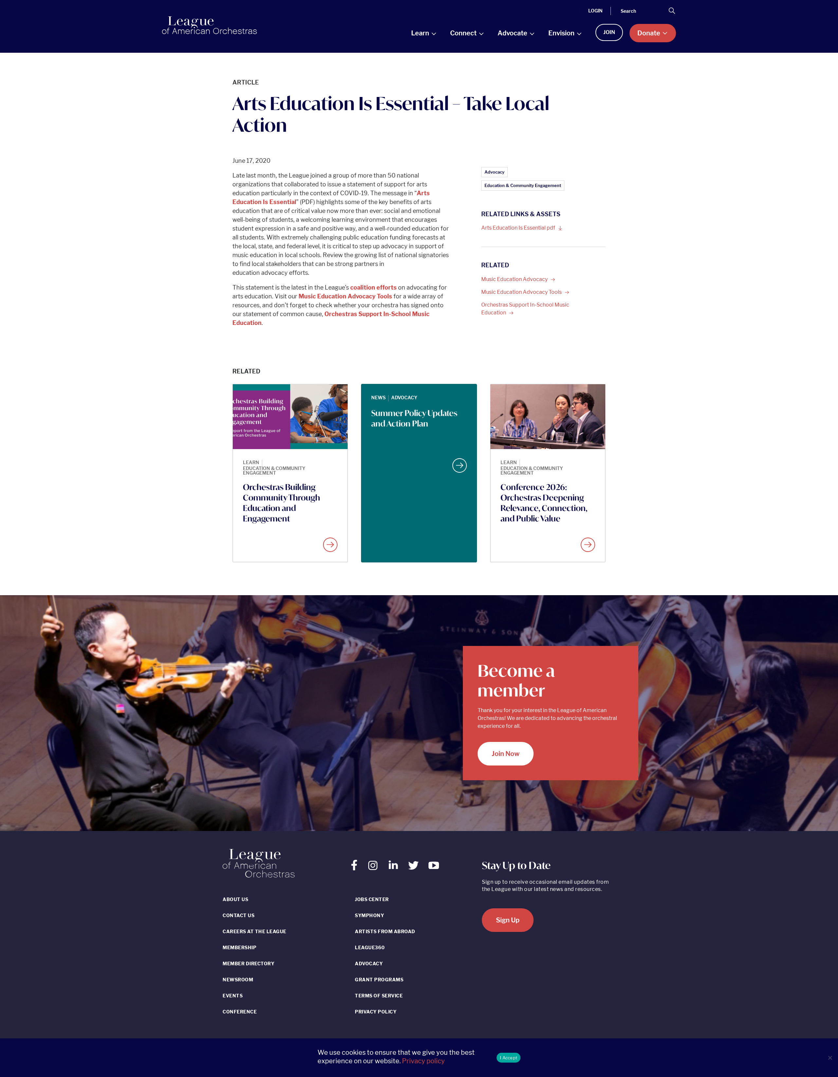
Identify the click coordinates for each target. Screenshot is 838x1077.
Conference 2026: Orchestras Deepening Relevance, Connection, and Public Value (544, 503)
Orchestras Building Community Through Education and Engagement (281, 503)
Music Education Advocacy (522, 292)
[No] (830, 1057)
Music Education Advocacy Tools (345, 296)
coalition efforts (373, 287)
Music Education (515, 279)
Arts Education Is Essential (518, 228)
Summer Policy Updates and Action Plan (414, 418)
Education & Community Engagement (522, 185)
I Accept (508, 1057)
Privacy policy (423, 1061)
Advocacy (494, 172)
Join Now (505, 754)
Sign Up (507, 920)
